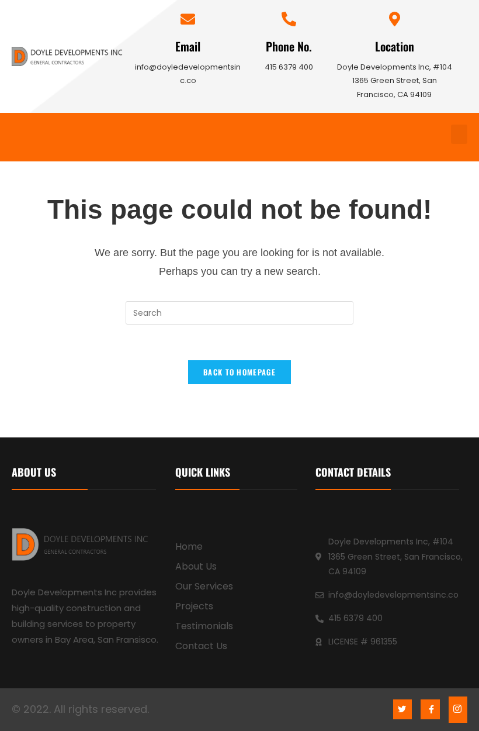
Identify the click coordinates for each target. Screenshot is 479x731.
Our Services (204, 586)
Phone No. (289, 46)
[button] (459, 134)
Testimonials (204, 626)
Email (187, 46)
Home (189, 546)
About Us (196, 566)
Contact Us (201, 646)
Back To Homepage (239, 372)
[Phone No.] (289, 19)
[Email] (188, 19)
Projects (194, 606)
